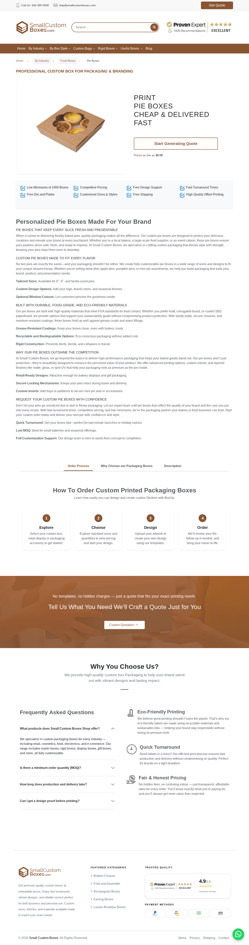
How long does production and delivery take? (53, 784)
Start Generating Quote (175, 143)
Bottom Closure (104, 876)
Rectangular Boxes (107, 891)
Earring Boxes (103, 899)
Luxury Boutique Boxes (110, 907)
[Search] (154, 27)
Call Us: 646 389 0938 (35, 5)
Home (19, 60)
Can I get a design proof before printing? (50, 801)
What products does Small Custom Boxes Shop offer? (60, 728)
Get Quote (217, 5)
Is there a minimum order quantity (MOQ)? (50, 767)
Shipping (209, 938)
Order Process (78, 466)
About (182, 938)
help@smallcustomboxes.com (77, 5)
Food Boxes (67, 60)
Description (172, 466)
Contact (223, 938)
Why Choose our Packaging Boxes (127, 466)
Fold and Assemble (107, 883)
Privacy (194, 938)
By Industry (42, 60)
